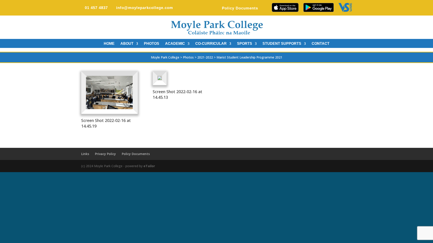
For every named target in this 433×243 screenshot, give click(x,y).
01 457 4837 (96, 8)
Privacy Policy (105, 154)
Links (85, 154)
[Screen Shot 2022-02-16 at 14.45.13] (159, 80)
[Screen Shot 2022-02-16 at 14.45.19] (109, 109)
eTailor (149, 166)
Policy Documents (240, 8)
